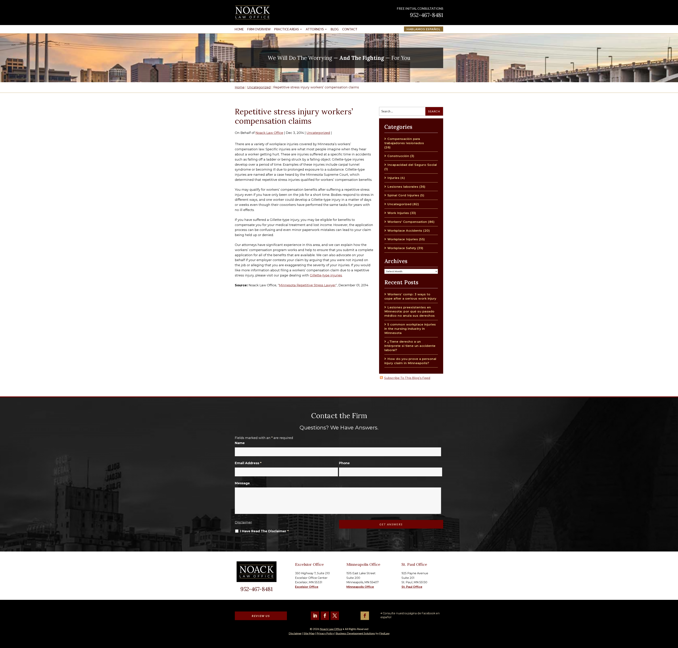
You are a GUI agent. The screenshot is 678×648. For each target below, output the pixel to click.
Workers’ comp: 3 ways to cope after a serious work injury (410, 296)
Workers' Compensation (407, 222)
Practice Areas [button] (286, 29)
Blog (335, 29)
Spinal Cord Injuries (403, 195)
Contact (349, 29)
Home (239, 29)
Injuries (393, 178)
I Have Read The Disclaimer (264, 531)
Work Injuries (398, 213)
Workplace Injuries (402, 239)
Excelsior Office (306, 587)
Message (242, 483)
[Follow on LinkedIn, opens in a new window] (315, 615)
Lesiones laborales (402, 186)
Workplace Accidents (404, 230)
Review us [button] (261, 615)
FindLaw (384, 633)
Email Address (248, 463)
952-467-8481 (426, 15)
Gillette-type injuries (326, 275)
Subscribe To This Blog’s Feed (407, 378)
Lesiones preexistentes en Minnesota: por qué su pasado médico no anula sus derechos (409, 312)
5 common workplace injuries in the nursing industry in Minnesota (410, 329)
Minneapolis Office (360, 587)
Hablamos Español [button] (424, 29)
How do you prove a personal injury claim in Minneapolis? (410, 361)
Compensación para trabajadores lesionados (404, 141)
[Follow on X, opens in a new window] (335, 615)
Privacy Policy (325, 633)
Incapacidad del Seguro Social (412, 165)
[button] (674, 622)
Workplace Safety (401, 248)
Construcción (398, 156)
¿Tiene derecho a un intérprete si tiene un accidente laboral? (410, 346)
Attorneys (315, 29)
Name (240, 443)
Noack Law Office (269, 133)
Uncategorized (318, 133)
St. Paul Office (412, 587)
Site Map (309, 633)
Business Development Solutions (355, 633)
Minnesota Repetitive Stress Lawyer (307, 285)
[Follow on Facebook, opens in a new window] (325, 615)
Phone (344, 463)
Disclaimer (243, 522)
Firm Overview (258, 29)
